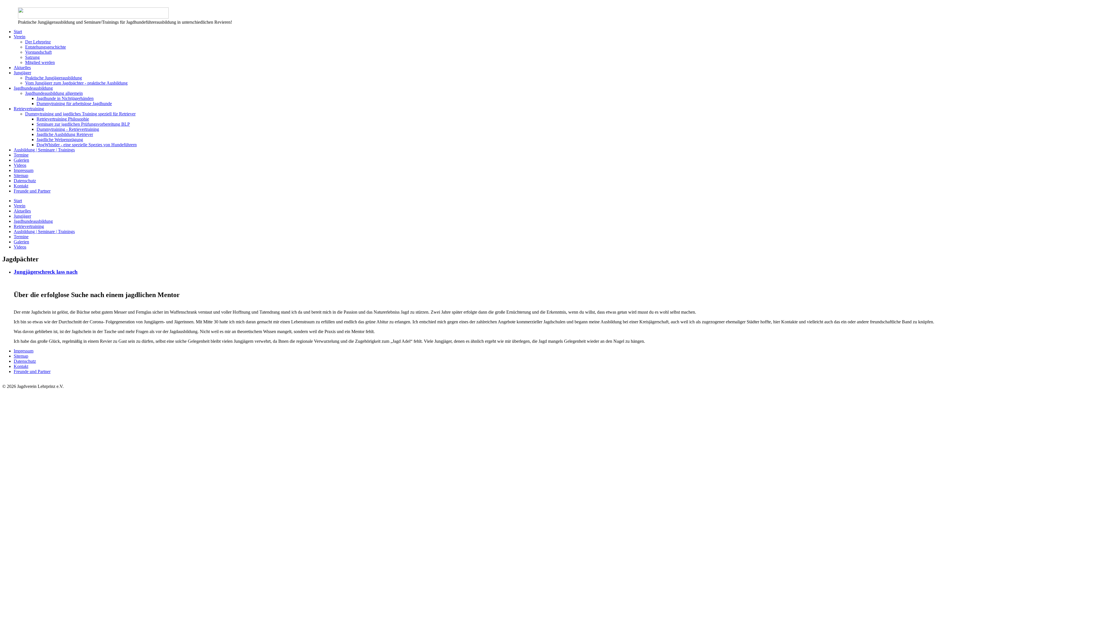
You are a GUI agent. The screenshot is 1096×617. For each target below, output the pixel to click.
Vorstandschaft (38, 52)
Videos (20, 165)
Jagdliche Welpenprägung (60, 139)
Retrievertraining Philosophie (63, 119)
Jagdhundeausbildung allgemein (54, 93)
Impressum (23, 170)
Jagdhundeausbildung (33, 88)
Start (18, 31)
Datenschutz (25, 180)
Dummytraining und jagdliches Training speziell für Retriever (80, 113)
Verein (19, 36)
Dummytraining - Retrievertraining (68, 129)
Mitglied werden (40, 62)
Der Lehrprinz (38, 41)
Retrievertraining (29, 108)
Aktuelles (22, 67)
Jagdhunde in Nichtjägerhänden (65, 98)
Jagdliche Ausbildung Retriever (65, 134)
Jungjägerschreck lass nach (46, 272)
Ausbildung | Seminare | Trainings (44, 149)
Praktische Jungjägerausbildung (53, 77)
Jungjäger (22, 72)
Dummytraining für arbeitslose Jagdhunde (74, 103)
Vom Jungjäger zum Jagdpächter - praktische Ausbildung (76, 83)
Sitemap (21, 175)
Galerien (21, 160)
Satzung (32, 57)
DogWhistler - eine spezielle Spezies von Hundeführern (87, 144)
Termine (21, 155)
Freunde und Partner (32, 191)
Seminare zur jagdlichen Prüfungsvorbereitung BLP (83, 124)
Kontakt (21, 185)
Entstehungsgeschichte (45, 47)
